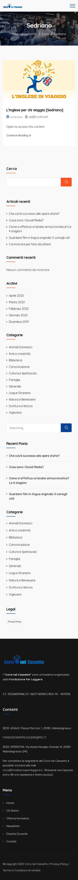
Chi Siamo (12, 810)
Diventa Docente (17, 834)
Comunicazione (19, 367)
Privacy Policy (14, 621)
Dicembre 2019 (19, 322)
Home (10, 803)
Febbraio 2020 (19, 308)
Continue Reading (17, 135)
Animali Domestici (20, 347)
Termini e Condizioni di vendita (21, 870)
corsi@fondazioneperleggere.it (22, 770)
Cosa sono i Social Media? (26, 220)
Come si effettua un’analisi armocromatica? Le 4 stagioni (39, 481)
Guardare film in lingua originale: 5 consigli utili (39, 237)
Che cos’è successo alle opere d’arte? (34, 214)
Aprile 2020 (16, 295)
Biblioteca (15, 360)
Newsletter (13, 826)
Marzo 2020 (17, 302)
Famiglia (14, 380)
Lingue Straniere (19, 393)
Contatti (11, 841)
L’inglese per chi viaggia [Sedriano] (34, 110)
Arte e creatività (19, 353)
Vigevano (15, 412)
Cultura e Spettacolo (23, 373)
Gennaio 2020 (18, 315)
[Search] (66, 427)
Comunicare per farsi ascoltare (30, 244)
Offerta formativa (17, 818)
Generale (15, 386)
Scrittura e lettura (20, 406)
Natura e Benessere (22, 399)
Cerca (11, 168)
